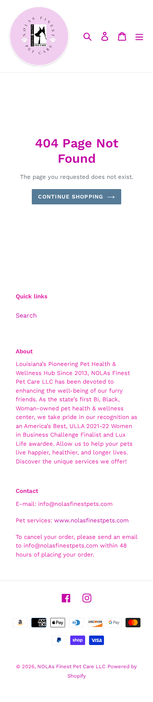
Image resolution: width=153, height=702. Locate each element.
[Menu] (139, 36)
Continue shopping (70, 196)
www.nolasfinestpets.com (91, 520)
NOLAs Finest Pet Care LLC (71, 666)
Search (26, 315)
